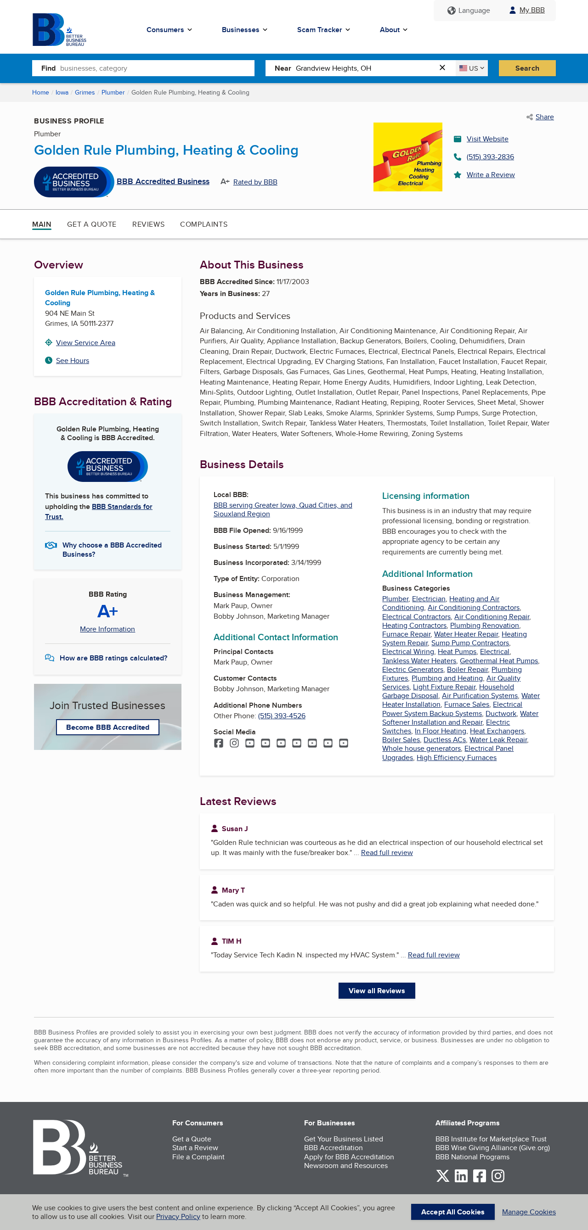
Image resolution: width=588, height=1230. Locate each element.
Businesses (241, 29)
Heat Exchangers (497, 731)
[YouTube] (250, 744)
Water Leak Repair (498, 739)
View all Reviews (377, 990)
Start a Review (195, 1147)
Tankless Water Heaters (419, 660)
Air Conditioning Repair (491, 616)
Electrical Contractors (416, 616)
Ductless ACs (445, 739)
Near (283, 68)
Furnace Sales (466, 704)
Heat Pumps (457, 651)
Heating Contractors (414, 625)
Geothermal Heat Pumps (499, 660)
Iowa (62, 92)
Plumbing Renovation (484, 625)
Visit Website (488, 138)
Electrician (429, 598)
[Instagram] (234, 744)
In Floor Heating (440, 731)
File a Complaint (198, 1157)
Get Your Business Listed (343, 1139)
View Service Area (85, 342)
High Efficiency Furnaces (457, 757)
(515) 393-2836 (490, 156)
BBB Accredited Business (163, 182)
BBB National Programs (472, 1157)
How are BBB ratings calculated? (113, 658)
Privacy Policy (178, 1216)
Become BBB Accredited (107, 727)
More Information (107, 629)
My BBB (532, 10)
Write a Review (491, 174)
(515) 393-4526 (281, 715)
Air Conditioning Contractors (474, 607)
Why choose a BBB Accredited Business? (112, 549)
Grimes (85, 92)
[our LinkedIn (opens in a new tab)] (461, 1180)
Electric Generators (412, 669)
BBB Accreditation (333, 1147)
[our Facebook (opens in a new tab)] (479, 1180)
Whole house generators (421, 748)
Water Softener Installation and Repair (460, 717)
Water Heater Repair (466, 634)
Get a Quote (92, 224)
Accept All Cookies (453, 1212)
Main (41, 224)
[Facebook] (219, 744)
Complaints (203, 224)
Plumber (113, 92)
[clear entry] (445, 68)
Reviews (148, 224)
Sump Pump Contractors (470, 642)
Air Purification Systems (480, 695)
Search (527, 68)
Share (545, 117)
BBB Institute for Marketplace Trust (491, 1139)
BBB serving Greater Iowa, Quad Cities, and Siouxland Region (283, 509)
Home (40, 92)
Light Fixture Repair (444, 687)
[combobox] (157, 68)
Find (48, 68)
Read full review (387, 852)
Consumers (165, 29)
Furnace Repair (406, 634)
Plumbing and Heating (447, 678)
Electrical (494, 651)
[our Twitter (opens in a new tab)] (442, 1180)
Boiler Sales (401, 739)
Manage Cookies (529, 1212)
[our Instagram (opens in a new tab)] (498, 1180)
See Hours (72, 360)
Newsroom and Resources (346, 1165)
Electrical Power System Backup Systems (452, 708)
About (390, 29)
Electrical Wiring (408, 651)
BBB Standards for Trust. (99, 511)
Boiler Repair (467, 669)
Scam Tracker (319, 29)
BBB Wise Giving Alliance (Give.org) (492, 1147)
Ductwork (501, 713)
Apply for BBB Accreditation (349, 1157)
